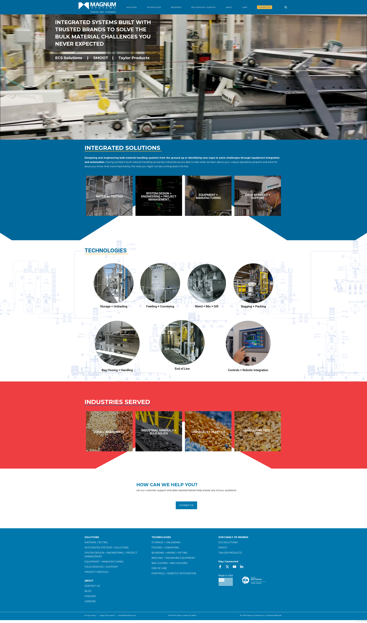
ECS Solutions (68, 58)
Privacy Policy (90, 615)
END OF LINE (159, 568)
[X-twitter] (227, 566)
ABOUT (89, 580)
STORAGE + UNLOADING (166, 542)
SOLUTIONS (92, 537)
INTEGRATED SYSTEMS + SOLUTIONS (107, 547)
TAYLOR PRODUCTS (230, 552)
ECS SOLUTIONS (228, 542)
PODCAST (90, 596)
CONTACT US (92, 586)
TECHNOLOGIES (161, 537)
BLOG (88, 591)
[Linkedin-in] (241, 566)
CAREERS (90, 601)
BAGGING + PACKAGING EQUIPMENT (173, 558)
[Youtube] (234, 566)
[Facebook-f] (220, 566)
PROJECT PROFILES (96, 572)
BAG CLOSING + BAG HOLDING (170, 563)
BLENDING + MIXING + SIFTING (170, 552)
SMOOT (100, 58)
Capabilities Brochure (127, 615)
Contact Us (186, 505)
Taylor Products (134, 58)
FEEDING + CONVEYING (165, 547)
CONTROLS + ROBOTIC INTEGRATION (174, 573)
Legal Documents (107, 615)
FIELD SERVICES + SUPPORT (101, 566)
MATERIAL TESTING (96, 542)
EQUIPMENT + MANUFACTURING (104, 561)
